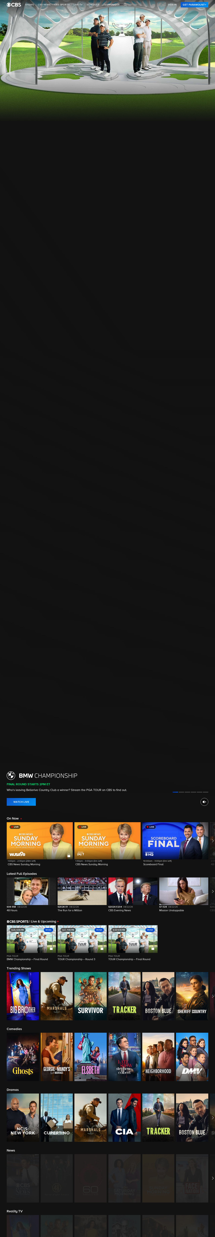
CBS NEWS (44, 5)
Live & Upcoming (42, 921)
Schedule (93, 5)
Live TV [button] (78, 5)
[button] (40, 846)
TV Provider (111, 5)
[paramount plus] (14, 5)
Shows (29, 5)
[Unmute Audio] (204, 802)
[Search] (125, 4)
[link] (194, 4)
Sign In (172, 5)
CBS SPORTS (62, 5)
